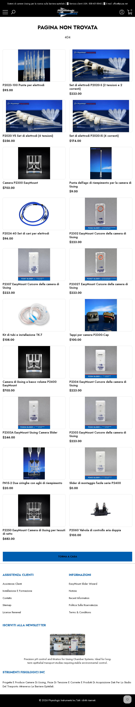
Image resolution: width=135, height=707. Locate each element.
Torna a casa (67, 556)
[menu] (5, 12)
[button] (131, 4)
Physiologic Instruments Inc (62, 700)
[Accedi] (121, 12)
